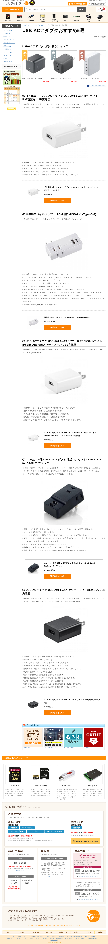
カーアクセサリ (7, 61)
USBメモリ (16, 936)
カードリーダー (7, 55)
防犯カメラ (6, 36)
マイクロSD (23, 936)
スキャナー (6, 33)
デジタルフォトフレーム (60, 936)
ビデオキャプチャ (8, 52)
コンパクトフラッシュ (40, 936)
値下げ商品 (27, 747)
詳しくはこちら (46, 876)
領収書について (63, 932)
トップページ (9, 932)
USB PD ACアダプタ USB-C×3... (61, 78)
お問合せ (76, 932)
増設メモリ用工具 (85, 938)
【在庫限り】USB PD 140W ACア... (90, 78)
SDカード (30, 936)
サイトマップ (54, 940)
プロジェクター (7, 30)
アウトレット (88, 747)
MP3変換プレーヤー (9, 49)
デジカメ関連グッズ (47, 938)
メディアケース (75, 938)
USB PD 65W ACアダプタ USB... (33, 78)
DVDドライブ (7, 46)
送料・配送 (36, 932)
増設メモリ (50, 936)
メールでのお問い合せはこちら (88, 876)
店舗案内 (100, 932)
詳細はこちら (20, 870)
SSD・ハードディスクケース (23, 938)
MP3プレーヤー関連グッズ (75, 936)
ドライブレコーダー (9, 39)
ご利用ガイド (23, 932)
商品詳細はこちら (57, 200)
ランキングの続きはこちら (97, 85)
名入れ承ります (69, 747)
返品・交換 (49, 932)
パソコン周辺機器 (58, 938)
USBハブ (6, 58)
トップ (24, 25)
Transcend (67, 938)
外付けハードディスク (89, 936)
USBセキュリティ (96, 938)
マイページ (88, 932)
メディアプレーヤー (9, 43)
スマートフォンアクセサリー (37, 25)
